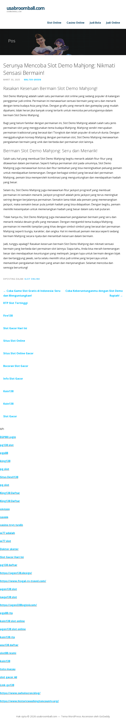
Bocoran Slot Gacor (15, 366)
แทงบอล (5, 509)
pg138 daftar (8, 565)
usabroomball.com (25, 8)
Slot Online (54, 22)
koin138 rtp (7, 637)
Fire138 (8, 315)
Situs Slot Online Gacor (18, 353)
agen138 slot (8, 589)
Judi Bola (95, 22)
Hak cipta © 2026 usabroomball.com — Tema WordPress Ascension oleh (57, 716)
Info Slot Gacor (13, 378)
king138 (5, 461)
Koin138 (8, 391)
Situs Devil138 (9, 477)
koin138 (5, 661)
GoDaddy (104, 716)
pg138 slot (7, 445)
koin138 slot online (12, 621)
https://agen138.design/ (16, 573)
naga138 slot (8, 597)
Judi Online (113, 22)
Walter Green (32, 79)
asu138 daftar (9, 645)
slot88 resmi (8, 653)
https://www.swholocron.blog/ (20, 693)
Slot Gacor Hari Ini (15, 328)
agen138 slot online (13, 629)
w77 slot (5, 541)
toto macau (7, 669)
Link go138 (7, 685)
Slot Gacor (10, 416)
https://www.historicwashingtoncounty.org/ (29, 701)
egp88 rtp (6, 613)
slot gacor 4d (8, 677)
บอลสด (4, 517)
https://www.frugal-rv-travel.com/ (23, 581)
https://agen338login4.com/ (18, 605)
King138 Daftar (10, 493)
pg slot (4, 469)
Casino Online (75, 22)
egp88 (4, 453)
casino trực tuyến (11, 525)
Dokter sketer (9, 549)
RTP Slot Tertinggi (15, 303)
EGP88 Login (8, 437)
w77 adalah (7, 533)
